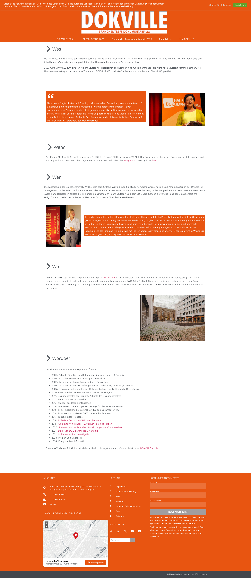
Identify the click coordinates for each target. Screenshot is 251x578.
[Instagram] (118, 531)
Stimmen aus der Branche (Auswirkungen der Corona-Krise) (90, 427)
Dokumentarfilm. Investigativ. (74, 434)
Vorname (153, 482)
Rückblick (163, 39)
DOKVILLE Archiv (149, 448)
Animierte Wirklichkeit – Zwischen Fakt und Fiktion (85, 423)
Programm (129, 160)
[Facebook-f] (111, 531)
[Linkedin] (139, 531)
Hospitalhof (110, 277)
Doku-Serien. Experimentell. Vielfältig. (78, 430)
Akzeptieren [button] (240, 5)
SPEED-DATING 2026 (93, 39)
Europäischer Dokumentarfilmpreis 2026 (132, 39)
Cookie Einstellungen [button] (220, 5)
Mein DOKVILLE (186, 39)
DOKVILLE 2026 (65, 39)
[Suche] (132, 540)
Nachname (154, 491)
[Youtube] (132, 531)
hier (154, 160)
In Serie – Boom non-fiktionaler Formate (79, 420)
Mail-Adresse (155, 501)
